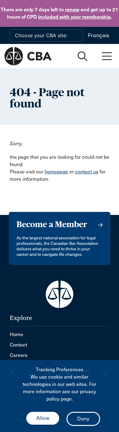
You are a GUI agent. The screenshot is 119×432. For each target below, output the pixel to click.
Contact (18, 345)
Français (98, 35)
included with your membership (74, 17)
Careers (18, 355)
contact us (86, 172)
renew (72, 10)
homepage (56, 172)
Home (16, 334)
